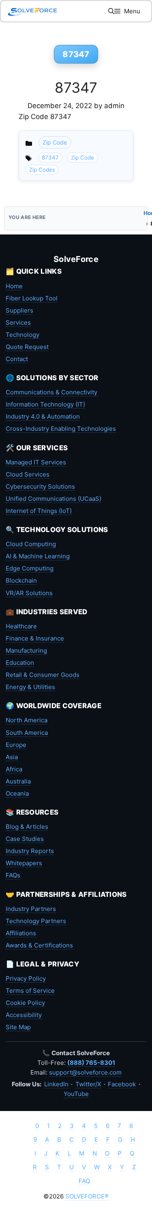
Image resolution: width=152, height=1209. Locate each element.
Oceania (17, 793)
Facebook (122, 1084)
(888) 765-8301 (91, 1062)
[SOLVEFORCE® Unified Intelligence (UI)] (32, 11)
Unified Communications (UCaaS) (53, 498)
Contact (17, 359)
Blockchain (21, 580)
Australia (18, 781)
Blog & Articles (27, 826)
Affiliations (21, 933)
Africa (14, 769)
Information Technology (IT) (45, 404)
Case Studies (25, 839)
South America (27, 732)
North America (26, 720)
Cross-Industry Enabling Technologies (61, 428)
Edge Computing (30, 568)
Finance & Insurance (35, 638)
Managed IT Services (36, 462)
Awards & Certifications (39, 945)
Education (20, 662)
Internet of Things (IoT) (39, 511)
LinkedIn (56, 1084)
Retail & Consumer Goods (42, 675)
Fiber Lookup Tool (32, 298)
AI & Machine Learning (38, 556)
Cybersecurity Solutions (40, 486)
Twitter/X (88, 1084)
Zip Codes (42, 169)
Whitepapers (24, 863)
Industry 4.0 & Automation (43, 416)
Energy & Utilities (30, 687)
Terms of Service (30, 990)
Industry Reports (30, 851)
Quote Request (27, 347)
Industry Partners (31, 909)
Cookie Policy (25, 1003)
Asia (12, 757)
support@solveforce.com (85, 1072)
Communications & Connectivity (51, 392)
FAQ (84, 1181)
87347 (76, 87)
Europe (16, 745)
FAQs (13, 875)
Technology (22, 334)
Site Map (18, 1027)
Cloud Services (27, 474)
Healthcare (21, 626)
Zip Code (55, 142)
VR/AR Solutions (29, 593)
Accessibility (24, 1015)
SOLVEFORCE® (87, 1196)
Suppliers (19, 310)
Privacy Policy (26, 978)
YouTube (76, 1094)
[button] (111, 11)
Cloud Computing (31, 544)
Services (18, 322)
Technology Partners (36, 921)
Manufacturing (26, 650)
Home (14, 286)
